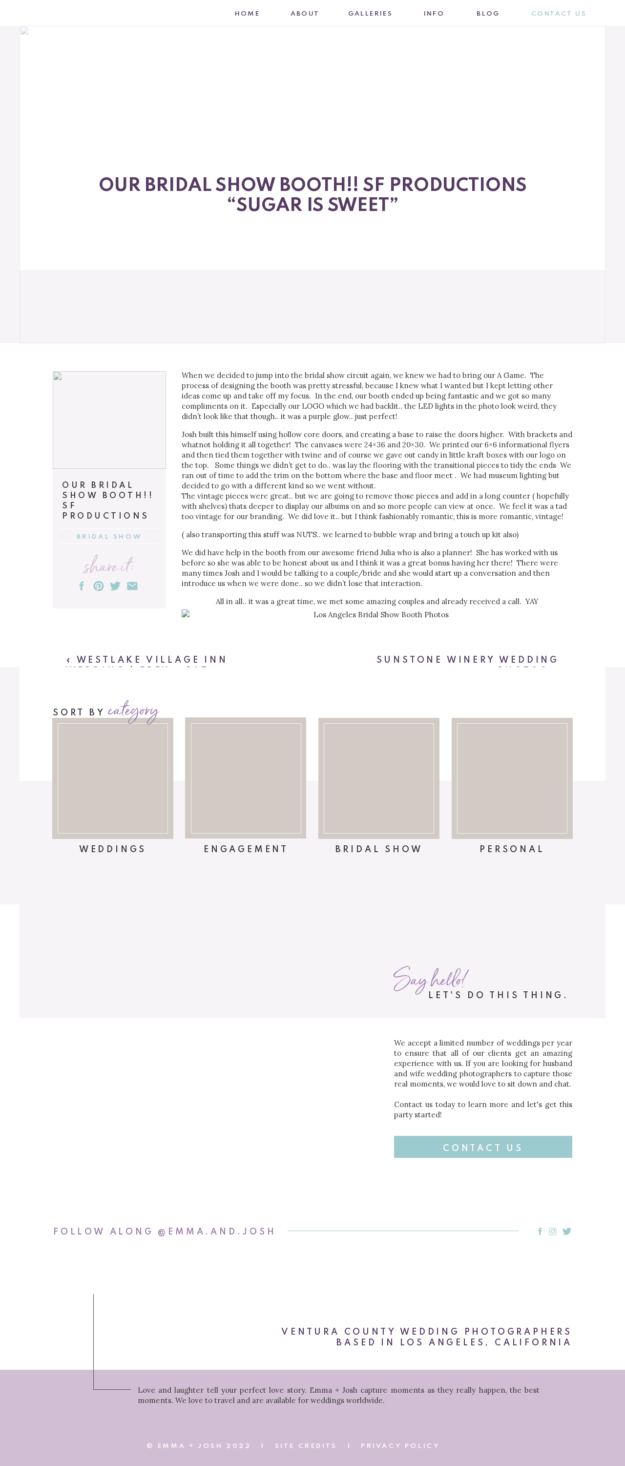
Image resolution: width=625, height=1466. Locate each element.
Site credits (306, 1446)
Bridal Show (110, 537)
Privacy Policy (400, 1446)
